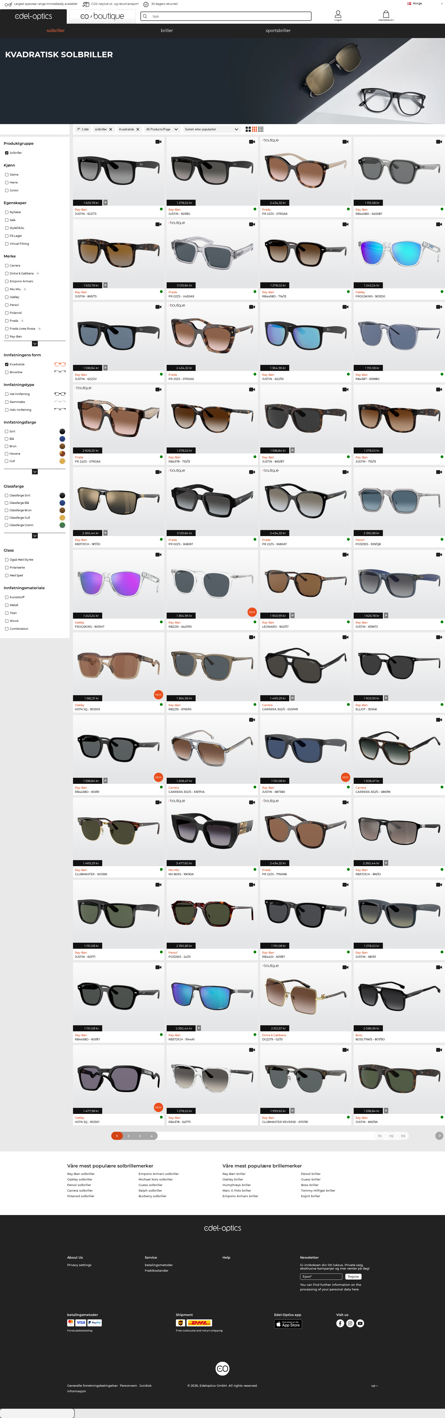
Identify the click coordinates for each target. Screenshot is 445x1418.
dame (14, 174)
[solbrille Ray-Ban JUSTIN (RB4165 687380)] (306, 747)
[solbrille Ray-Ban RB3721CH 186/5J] (399, 829)
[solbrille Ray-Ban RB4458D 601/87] (118, 994)
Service (151, 1257)
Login (338, 20)
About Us (75, 1257)
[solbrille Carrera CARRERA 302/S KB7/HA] (212, 747)
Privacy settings (79, 1265)
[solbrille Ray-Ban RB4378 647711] (212, 1077)
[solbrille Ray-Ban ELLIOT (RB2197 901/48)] (399, 664)
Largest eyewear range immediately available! (45, 4)
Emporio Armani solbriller (159, 1174)
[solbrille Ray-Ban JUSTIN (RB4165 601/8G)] (212, 169)
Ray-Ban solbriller (81, 1174)
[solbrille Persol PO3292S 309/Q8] (399, 499)
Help (226, 1257)
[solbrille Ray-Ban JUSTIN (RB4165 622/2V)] (118, 334)
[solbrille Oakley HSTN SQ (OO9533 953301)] (118, 1077)
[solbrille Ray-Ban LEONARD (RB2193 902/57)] (306, 582)
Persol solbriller (79, 1185)
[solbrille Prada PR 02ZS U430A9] (212, 251)
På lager (16, 236)
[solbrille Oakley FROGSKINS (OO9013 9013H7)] (118, 582)
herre (14, 182)
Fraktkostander (156, 1270)
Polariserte (17, 567)
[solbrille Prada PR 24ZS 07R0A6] (118, 417)
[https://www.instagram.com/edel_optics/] (350, 1324)
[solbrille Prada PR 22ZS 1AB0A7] (306, 499)
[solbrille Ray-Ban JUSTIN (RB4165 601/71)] (118, 912)
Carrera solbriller (80, 1190)
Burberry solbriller (152, 1196)
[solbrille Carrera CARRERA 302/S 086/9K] (399, 747)
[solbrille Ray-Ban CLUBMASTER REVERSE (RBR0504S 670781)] (306, 1077)
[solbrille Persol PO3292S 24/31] (212, 912)
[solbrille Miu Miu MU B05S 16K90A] (212, 829)
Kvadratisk (17, 364)
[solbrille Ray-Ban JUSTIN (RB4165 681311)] (399, 912)
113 (403, 1136)
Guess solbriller (150, 1185)
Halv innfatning (20, 410)
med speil (16, 575)
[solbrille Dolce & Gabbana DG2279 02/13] (306, 994)
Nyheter (15, 212)
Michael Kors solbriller (156, 1179)
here (355, 1289)
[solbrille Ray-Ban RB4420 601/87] (306, 912)
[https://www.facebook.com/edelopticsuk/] (340, 1324)
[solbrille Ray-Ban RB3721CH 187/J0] (118, 499)
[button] (33, 16)
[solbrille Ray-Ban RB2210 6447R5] (212, 582)
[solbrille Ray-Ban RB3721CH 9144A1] (212, 994)
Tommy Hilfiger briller (318, 1190)
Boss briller (309, 1185)
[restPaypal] (94, 1322)
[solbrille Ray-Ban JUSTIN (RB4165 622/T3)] (118, 169)
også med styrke (21, 559)
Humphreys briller (236, 1185)
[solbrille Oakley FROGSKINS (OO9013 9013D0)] (399, 251)
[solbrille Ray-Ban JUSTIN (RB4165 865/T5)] (118, 251)
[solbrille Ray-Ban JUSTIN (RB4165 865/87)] (306, 417)
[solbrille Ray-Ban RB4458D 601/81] (118, 747)
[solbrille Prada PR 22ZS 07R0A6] (306, 169)
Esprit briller (310, 1196)
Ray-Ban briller (233, 1174)
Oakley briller (232, 1179)
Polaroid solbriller (80, 1196)
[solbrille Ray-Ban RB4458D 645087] (399, 169)
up (373, 1385)
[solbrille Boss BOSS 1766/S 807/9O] (399, 994)
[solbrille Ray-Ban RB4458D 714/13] (306, 251)
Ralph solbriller (150, 1190)
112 (391, 1136)
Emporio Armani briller (240, 1196)
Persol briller (311, 1174)
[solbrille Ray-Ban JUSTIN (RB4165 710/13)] (399, 417)
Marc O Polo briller (236, 1190)
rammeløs (17, 402)
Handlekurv (386, 20)
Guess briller (311, 1179)
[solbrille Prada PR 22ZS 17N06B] (306, 829)
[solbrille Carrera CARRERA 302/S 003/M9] (306, 664)
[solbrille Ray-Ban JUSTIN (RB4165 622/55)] (306, 334)
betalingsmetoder (159, 1265)
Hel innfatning (20, 394)
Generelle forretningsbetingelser (92, 1385)
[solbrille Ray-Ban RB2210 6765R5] (212, 664)
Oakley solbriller (79, 1179)
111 (379, 1136)
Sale (12, 220)
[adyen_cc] (70, 1322)
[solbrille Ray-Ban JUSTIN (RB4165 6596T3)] (399, 582)
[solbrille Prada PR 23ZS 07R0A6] (212, 334)
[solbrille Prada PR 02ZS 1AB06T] (212, 499)
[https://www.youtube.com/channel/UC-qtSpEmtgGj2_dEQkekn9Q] (360, 1324)
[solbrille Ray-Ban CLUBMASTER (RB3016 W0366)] (118, 829)
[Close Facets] (35, 129)
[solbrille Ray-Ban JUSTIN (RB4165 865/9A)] (399, 1077)
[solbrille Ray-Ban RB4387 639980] (399, 334)
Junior (14, 190)
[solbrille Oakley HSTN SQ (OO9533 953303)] (118, 664)
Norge (417, 3)
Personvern (128, 1385)
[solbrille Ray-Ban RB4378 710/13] (212, 417)
